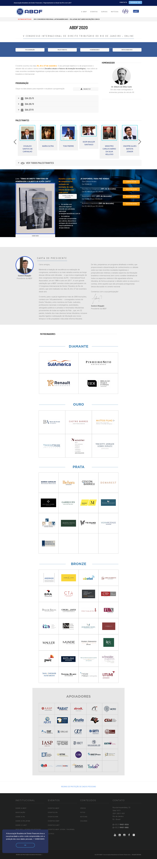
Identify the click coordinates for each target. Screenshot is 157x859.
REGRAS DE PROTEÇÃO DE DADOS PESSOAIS (78, 787)
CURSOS (104, 12)
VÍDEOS (83, 808)
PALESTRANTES (62, 50)
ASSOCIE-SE (135, 2)
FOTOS (82, 812)
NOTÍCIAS (114, 12)
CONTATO (123, 2)
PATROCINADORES (127, 50)
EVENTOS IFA (52, 812)
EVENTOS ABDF (53, 808)
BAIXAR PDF (87, 89)
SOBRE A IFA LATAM (23, 821)
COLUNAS (83, 821)
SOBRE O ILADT (21, 825)
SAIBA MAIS (35, 236)
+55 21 (121, 824)
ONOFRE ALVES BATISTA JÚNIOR (109, 149)
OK (25, 845)
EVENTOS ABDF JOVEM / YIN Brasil (61, 829)
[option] (27, 138)
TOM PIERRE (48, 146)
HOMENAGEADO (95, 50)
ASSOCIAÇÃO (20, 812)
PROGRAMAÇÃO (30, 50)
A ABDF (84, 12)
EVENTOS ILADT (54, 825)
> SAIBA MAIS (38, 839)
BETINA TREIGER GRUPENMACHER (130, 149)
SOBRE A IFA (20, 817)
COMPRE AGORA (131, 182)
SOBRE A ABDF (21, 808)
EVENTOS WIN (53, 817)
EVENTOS (94, 12)
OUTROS (51, 834)
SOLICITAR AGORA (131, 189)
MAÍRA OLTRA (27, 146)
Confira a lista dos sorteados (67, 196)
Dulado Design (136, 854)
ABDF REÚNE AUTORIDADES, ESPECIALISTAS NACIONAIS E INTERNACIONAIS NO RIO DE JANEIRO (68, 19)
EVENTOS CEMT (53, 821)
